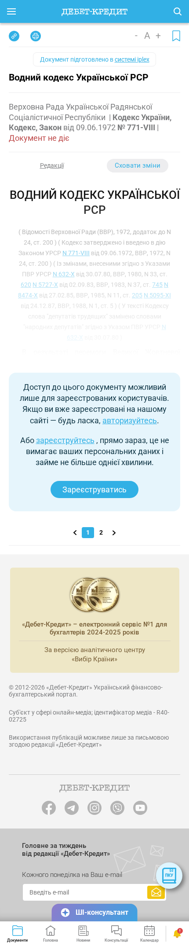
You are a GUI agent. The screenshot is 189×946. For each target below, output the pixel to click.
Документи (17, 940)
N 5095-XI (157, 295)
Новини (83, 940)
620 (26, 284)
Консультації (116, 940)
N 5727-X (45, 284)
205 (137, 295)
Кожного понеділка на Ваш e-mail (72, 875)
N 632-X (64, 274)
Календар (149, 940)
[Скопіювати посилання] (14, 36)
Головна (50, 940)
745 (157, 284)
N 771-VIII (76, 253)
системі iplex (132, 59)
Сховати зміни (137, 165)
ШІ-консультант (102, 912)
